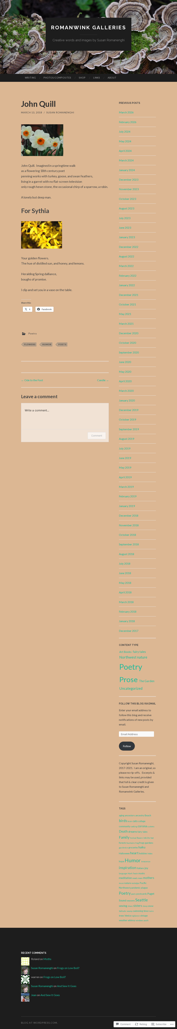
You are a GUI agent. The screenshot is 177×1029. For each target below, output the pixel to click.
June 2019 (125, 458)
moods (135, 878)
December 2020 (128, 333)
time (145, 911)
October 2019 (127, 419)
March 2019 (126, 486)
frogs (142, 842)
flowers (29, 344)
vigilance (136, 916)
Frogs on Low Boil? (68, 968)
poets (62, 344)
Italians (140, 868)
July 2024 (124, 131)
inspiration (127, 867)
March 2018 (126, 602)
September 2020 (129, 352)
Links (96, 77)
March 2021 (126, 323)
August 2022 (126, 256)
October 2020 (127, 342)
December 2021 (128, 294)
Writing (30, 77)
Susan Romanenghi (60, 112)
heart (134, 853)
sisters (137, 905)
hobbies (143, 853)
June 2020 (125, 362)
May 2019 (125, 467)
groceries (133, 847)
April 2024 (125, 150)
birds (123, 820)
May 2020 (125, 371)
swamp (129, 911)
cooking (134, 826)
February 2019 (127, 496)
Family (124, 837)
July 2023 (124, 218)
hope (121, 861)
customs (150, 826)
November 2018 (129, 525)
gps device (123, 847)
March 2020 (126, 390)
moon (140, 878)
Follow (127, 746)
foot (152, 838)
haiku (141, 847)
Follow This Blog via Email (137, 703)
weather (123, 920)
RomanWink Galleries (88, 27)
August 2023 (126, 208)
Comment (96, 435)
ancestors (130, 815)
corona (142, 826)
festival (133, 838)
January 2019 (127, 506)
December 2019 (128, 410)
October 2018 (127, 534)
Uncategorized (131, 688)
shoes (130, 906)
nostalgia (135, 883)
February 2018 (127, 611)
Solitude (122, 911)
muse (121, 883)
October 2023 (127, 198)
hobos (150, 853)
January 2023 (127, 237)
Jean (33, 995)
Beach (148, 815)
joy (146, 868)
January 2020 (127, 400)
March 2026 (126, 112)
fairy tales (139, 652)
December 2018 (128, 515)
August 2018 (126, 554)
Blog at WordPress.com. (39, 1022)
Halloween (124, 853)
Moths (47, 959)
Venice (128, 915)
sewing (123, 905)
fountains (131, 843)
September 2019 (129, 429)
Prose (128, 679)
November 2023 (129, 189)
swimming (138, 911)
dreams (132, 831)
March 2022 (126, 265)
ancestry (139, 815)
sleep (145, 906)
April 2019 (125, 477)
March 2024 (126, 160)
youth (146, 920)
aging (121, 815)
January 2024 (127, 170)
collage (141, 821)
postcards (141, 893)
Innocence (145, 861)
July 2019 (124, 448)
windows (139, 920)
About (112, 77)
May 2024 (125, 141)
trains (151, 911)
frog (137, 843)
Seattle (141, 899)
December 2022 (128, 246)
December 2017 (128, 630)
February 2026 (127, 122)
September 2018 (129, 544)
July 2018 (124, 563)
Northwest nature (133, 657)
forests (122, 842)
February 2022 (127, 275)
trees (121, 915)
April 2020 (125, 381)
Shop (82, 77)
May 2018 (125, 582)
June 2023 (125, 227)
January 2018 (127, 621)
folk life (147, 838)
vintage (144, 915)
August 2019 (126, 438)
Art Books (125, 651)
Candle (103, 380)
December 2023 (128, 179)
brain (130, 821)
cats (135, 821)
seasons (131, 900)
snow (150, 906)
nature (127, 883)
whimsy (131, 920)
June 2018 (125, 573)
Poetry (32, 333)
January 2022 (127, 285)
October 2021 (127, 304)
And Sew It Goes (66, 986)
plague (144, 887)
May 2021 (125, 313)
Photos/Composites (57, 77)
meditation (125, 877)
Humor (46, 344)
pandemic (135, 887)
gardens (149, 842)
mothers (148, 878)
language (123, 873)
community (124, 826)
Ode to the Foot (32, 380)
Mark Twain (133, 873)
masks (141, 873)
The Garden (146, 681)
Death (123, 831)
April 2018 (125, 592)
